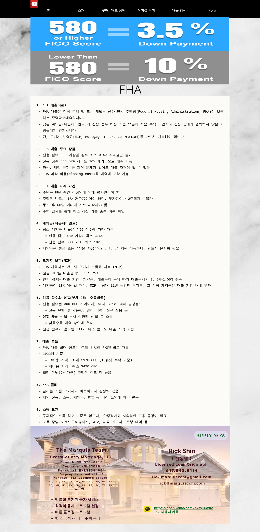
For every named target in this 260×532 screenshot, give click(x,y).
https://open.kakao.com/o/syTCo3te (183, 508)
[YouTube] (34, 4)
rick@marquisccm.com (181, 483)
